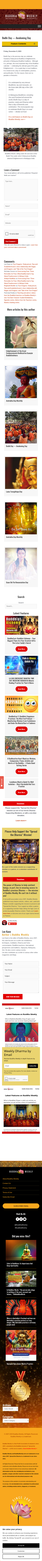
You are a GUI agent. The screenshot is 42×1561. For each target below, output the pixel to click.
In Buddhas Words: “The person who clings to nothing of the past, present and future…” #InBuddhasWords (21, 1292)
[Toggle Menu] (39, 26)
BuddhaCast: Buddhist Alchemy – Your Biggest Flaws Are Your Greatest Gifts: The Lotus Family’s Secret (21, 640)
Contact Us (7, 1183)
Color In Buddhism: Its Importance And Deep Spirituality (20, 1264)
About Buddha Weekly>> (30, 1448)
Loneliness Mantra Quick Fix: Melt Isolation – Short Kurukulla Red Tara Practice (21, 784)
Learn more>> (21, 820)
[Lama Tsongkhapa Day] (21, 476)
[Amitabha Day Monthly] (21, 385)
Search (21, 603)
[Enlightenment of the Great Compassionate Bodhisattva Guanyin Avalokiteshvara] (21, 337)
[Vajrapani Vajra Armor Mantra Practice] (21, 1345)
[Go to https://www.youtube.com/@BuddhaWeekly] (24, 1219)
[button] (21, 649)
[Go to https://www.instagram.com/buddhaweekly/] (21, 1219)
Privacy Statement (9, 1188)
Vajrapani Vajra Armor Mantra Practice (20, 1364)
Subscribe (32, 1066)
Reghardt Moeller (9, 286)
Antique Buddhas (9, 278)
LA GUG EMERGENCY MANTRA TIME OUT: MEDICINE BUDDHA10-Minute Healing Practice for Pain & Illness (21, 680)
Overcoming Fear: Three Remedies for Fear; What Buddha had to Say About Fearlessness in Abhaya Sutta (19, 274)
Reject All (21, 1556)
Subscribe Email (9, 1197)
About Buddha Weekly (11, 1179)
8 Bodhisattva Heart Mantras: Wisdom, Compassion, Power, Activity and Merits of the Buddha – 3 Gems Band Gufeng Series (21, 762)
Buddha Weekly (17, 1466)
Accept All (21, 1545)
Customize (21, 1551)
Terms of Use (7, 1192)
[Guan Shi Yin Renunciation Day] (21, 567)
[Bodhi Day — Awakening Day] (21, 430)
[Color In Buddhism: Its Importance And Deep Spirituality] (21, 1250)
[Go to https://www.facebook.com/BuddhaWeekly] (17, 1219)
